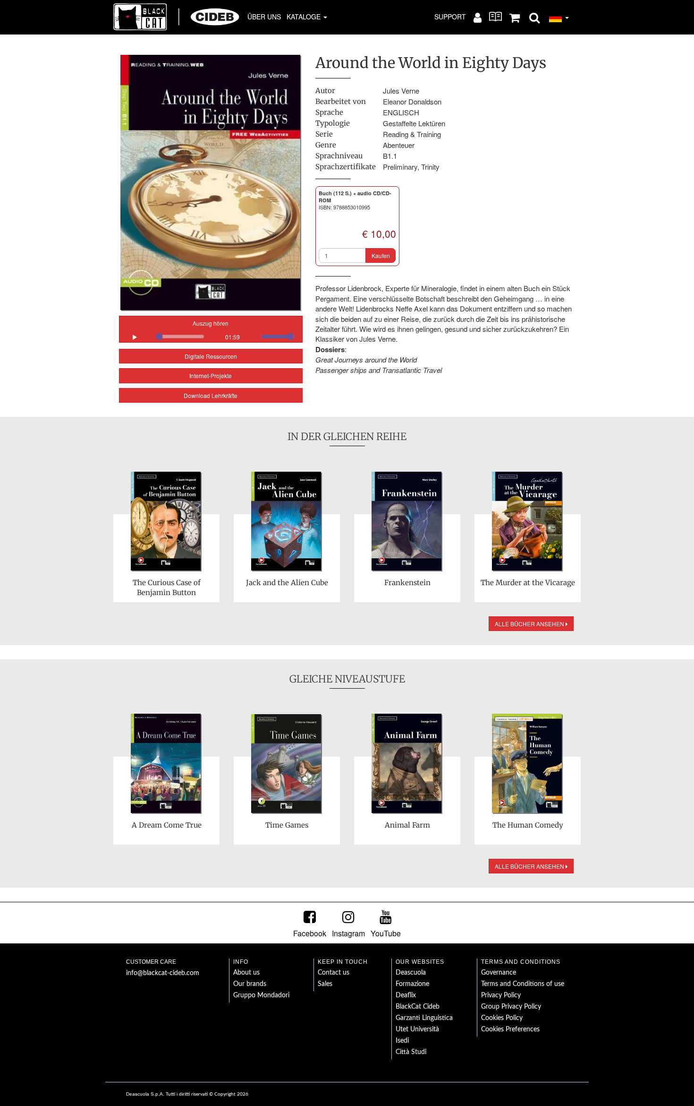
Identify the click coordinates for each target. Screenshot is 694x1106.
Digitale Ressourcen (211, 356)
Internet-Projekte (210, 376)
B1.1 (390, 156)
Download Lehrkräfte (210, 395)
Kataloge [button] (304, 16)
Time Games (286, 825)
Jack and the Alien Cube (287, 582)
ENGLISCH (401, 112)
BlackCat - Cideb (176, 16)
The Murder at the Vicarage (528, 582)
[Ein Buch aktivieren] (495, 16)
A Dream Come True (167, 825)
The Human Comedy (527, 825)
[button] (534, 17)
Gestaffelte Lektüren (414, 123)
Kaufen (381, 255)
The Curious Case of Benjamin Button (167, 587)
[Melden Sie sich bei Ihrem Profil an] (477, 17)
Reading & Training (412, 134)
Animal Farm (407, 825)
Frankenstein (407, 582)
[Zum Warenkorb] (515, 17)
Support (450, 16)
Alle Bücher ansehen (530, 624)
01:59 (232, 337)
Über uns (264, 16)
